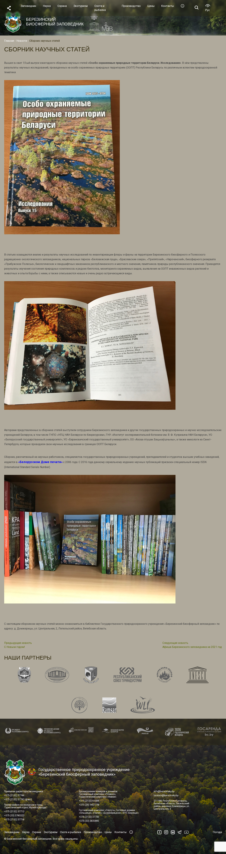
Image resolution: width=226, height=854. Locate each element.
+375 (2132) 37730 (89, 816)
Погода (217, 832)
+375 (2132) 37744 (14, 795)
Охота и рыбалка (70, 832)
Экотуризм (50, 832)
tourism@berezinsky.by (166, 795)
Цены (108, 832)
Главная (9, 40)
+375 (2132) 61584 (89, 800)
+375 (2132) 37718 (14, 819)
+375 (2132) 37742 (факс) (18, 799)
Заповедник (11, 832)
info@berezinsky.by (164, 791)
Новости (21, 40)
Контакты (120, 832)
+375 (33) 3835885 (89, 821)
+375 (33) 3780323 (14, 815)
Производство (93, 832)
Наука (25, 832)
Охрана (36, 832)
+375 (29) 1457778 (89, 804)
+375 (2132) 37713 (14, 811)
